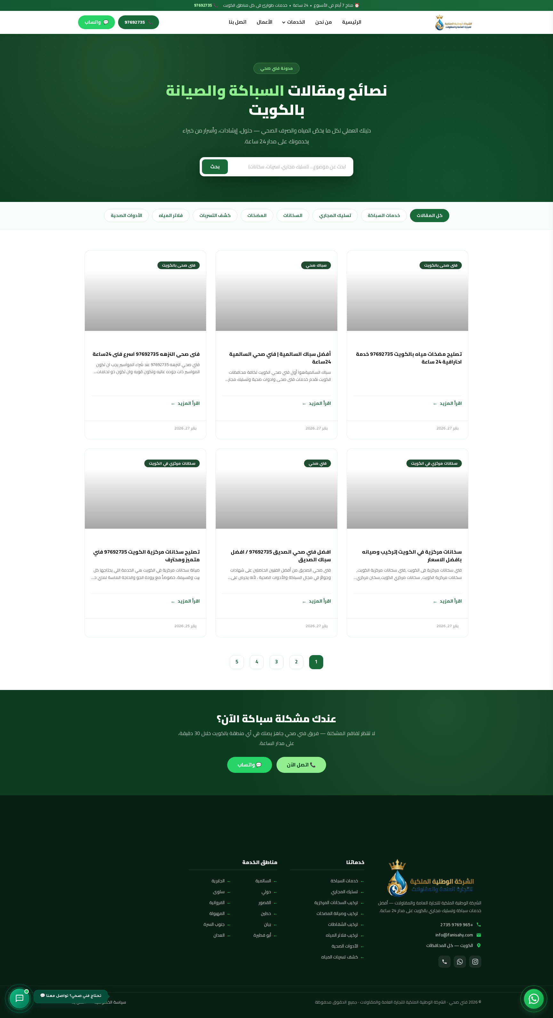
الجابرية (218, 881)
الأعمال (264, 22)
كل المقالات (430, 215)
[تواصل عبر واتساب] (533, 998)
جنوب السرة (214, 924)
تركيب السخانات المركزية (336, 902)
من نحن (323, 22)
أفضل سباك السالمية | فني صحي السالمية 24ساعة (280, 357)
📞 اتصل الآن (301, 764)
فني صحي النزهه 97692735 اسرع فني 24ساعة (146, 354)
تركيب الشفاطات (343, 924)
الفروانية (217, 902)
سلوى (219, 891)
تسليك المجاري (335, 215)
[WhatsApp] (460, 962)
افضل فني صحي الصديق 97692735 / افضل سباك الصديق (281, 555)
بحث (215, 166)
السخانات (292, 215)
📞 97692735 (206, 5)
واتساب (96, 22)
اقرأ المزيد (451, 403)
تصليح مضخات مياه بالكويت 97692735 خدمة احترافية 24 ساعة (409, 357)
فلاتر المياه (171, 215)
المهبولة (217, 913)
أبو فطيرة (262, 935)
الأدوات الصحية (126, 215)
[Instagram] (475, 962)
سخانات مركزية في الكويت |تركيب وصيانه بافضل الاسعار (412, 555)
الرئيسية (351, 22)
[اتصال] (444, 962)
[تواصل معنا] (19, 998)
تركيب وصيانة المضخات (337, 913)
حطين (266, 913)
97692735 (138, 22)
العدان (219, 935)
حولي (266, 891)
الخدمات (296, 22)
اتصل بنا (237, 22)
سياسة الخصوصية (110, 1002)
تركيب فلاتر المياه (342, 935)
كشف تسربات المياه (339, 957)
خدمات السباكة (384, 215)
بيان (267, 924)
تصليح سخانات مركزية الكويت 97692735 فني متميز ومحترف (146, 555)
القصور (265, 902)
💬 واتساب (249, 764)
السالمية (263, 881)
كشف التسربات (215, 215)
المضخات (257, 215)
